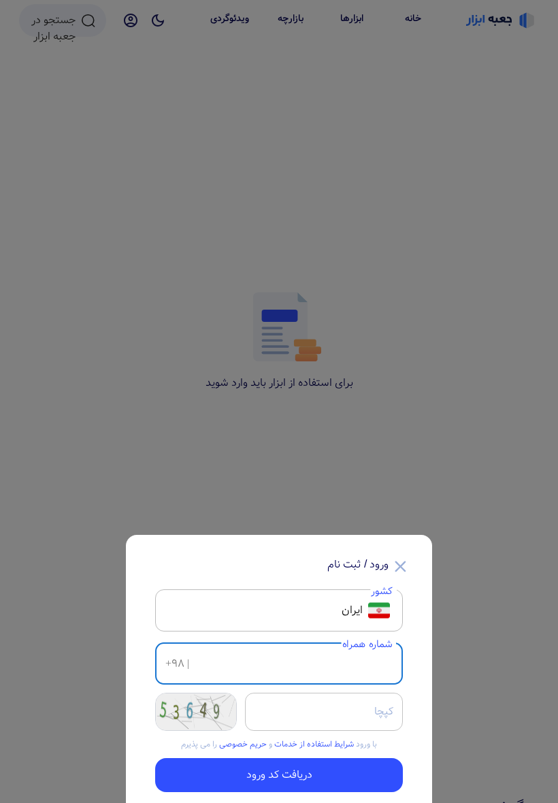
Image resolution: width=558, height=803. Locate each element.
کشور (382, 591)
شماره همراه (367, 644)
